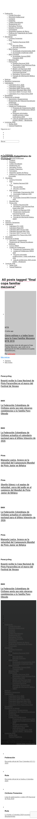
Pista (10, 44)
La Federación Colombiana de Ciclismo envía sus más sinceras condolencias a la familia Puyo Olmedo (16, 409)
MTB (7, 327)
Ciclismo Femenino (15, 38)
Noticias (7, 79)
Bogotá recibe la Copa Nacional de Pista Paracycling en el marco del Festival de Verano (17, 383)
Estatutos (12, 20)
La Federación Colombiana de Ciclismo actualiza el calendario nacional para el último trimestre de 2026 (18, 436)
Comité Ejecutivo (15, 15)
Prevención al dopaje (12, 97)
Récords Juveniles (19, 47)
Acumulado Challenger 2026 (23, 53)
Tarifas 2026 (13, 124)
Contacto (12, 19)
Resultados (9, 95)
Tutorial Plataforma (15, 126)
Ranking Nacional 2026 (21, 42)
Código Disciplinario (16, 22)
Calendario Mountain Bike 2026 (20, 90)
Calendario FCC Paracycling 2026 (21, 94)
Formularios (13, 29)
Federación (9, 13)
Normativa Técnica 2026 (21, 74)
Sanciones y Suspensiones (18, 99)
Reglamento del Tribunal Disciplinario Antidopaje (21, 243)
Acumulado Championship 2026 (24, 51)
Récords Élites (18, 45)
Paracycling (13, 61)
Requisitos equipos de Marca (19, 31)
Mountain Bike (14, 60)
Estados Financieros (16, 28)
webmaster (11, 354)
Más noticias (5, 357)
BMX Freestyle (14, 54)
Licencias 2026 (10, 122)
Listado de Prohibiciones (17, 106)
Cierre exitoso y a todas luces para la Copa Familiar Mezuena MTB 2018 (20, 338)
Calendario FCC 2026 (16, 85)
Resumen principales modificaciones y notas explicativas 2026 (21, 115)
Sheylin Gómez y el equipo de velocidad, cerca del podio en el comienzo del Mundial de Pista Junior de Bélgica (16, 488)
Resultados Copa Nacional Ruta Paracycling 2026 (24, 66)
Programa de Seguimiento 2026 (24, 108)
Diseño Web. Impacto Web (26, 744)
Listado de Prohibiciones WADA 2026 (23, 252)
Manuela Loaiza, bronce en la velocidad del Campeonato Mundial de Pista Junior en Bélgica (18, 463)
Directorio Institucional (16, 17)
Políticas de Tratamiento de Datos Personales (20, 175)
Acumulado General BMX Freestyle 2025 (21, 57)
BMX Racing (13, 49)
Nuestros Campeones (12, 81)
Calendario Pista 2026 (16, 86)
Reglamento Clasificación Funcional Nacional (22, 71)
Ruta (10, 40)
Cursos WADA (14, 104)
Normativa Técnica (15, 26)
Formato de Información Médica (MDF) (23, 218)
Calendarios (9, 83)
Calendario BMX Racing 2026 (19, 88)
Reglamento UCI (14, 24)
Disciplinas (9, 37)
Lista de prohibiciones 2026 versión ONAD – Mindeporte (22, 119)
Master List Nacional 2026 (22, 69)
